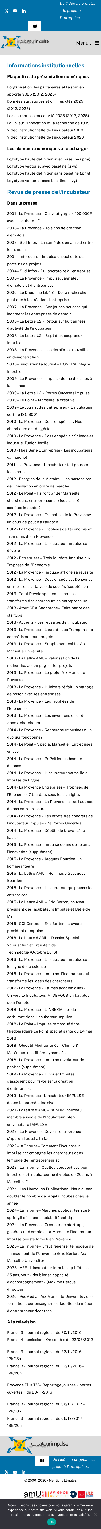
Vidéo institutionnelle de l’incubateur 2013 (45, 130)
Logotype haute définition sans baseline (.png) (48, 173)
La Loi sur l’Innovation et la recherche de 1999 (49, 123)
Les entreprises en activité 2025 (36, 115)
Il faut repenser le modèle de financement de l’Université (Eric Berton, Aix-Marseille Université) (50, 1253)
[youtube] (15, 11)
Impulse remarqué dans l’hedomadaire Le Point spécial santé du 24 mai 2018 (49, 1031)
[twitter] (6, 11)
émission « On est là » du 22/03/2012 (60, 1339)
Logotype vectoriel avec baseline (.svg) (42, 166)
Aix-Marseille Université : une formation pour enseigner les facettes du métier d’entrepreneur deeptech (50, 1303)
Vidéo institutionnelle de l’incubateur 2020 (45, 137)
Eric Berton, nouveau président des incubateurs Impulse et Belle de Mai (48, 909)
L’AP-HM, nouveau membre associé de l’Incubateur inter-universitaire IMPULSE (44, 1117)
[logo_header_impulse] (25, 37)
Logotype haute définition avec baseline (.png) (48, 159)
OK (52, 1522)
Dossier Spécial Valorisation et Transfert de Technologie (43, 945)
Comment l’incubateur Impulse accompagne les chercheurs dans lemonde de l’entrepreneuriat (45, 1153)
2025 (50, 94)
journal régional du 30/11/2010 (54, 1332)
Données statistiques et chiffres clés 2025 (45, 101)
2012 (38, 94)
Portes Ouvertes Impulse (67, 393)
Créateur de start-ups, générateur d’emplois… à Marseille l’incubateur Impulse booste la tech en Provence (49, 1231)
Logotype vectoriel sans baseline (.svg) (42, 180)
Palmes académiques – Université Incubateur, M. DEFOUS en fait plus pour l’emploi (48, 995)
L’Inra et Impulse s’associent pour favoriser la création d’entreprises (40, 1081)
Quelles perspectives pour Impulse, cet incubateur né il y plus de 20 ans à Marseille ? (49, 1174)
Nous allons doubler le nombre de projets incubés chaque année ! (49, 1196)
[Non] (95, 1514)
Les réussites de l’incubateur (63, 622)
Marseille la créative (56, 400)
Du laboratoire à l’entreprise (66, 271)
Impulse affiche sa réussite (69, 572)
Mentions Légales (63, 1480)
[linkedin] (24, 11)
